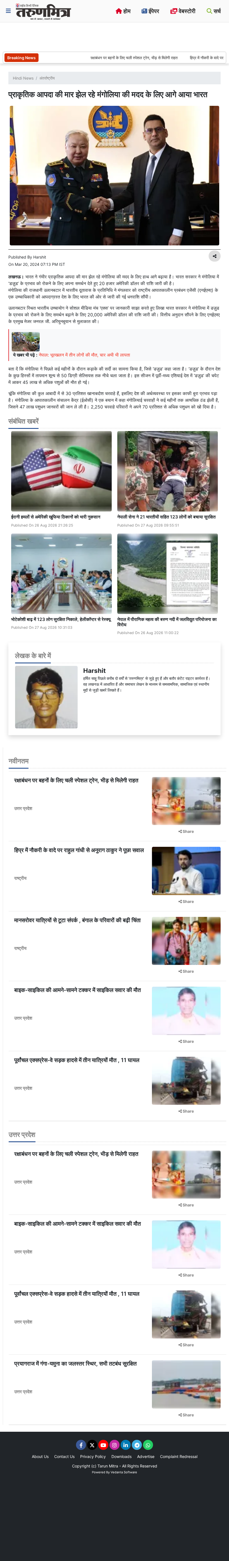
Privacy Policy (93, 1456)
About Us (40, 1456)
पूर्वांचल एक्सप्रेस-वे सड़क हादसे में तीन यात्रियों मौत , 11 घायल (76, 1060)
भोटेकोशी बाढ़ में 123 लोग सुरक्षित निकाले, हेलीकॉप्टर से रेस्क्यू (61, 619)
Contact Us (64, 1456)
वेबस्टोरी (186, 11)
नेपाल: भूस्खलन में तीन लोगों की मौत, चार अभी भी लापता (84, 355)
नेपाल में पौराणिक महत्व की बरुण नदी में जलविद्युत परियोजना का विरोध (167, 621)
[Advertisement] (104, 36)
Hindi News (23, 78)
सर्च (216, 11)
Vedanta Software (124, 1472)
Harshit (94, 670)
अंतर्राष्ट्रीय (47, 78)
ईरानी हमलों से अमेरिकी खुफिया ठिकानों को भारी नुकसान (55, 517)
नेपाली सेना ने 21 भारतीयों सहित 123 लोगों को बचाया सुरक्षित (167, 517)
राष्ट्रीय (20, 878)
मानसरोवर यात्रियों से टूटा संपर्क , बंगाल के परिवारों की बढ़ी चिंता (77, 920)
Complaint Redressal (178, 1456)
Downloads (121, 1456)
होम (126, 11)
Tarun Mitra (107, 1466)
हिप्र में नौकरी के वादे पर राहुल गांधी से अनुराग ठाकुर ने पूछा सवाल (79, 850)
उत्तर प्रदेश (23, 808)
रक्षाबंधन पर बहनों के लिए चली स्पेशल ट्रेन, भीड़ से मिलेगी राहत (112, 57)
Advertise (145, 1456)
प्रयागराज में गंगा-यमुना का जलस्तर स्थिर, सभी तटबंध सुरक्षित (75, 1363)
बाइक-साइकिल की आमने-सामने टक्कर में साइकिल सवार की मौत (77, 990)
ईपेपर (153, 11)
